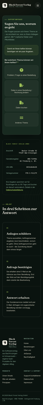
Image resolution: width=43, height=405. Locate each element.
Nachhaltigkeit (29, 357)
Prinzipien (6, 382)
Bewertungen (29, 347)
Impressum (28, 382)
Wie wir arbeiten (8, 379)
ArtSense (27, 354)
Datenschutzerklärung (14, 190)
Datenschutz (29, 379)
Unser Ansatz (7, 376)
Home (26, 343)
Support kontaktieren (32, 376)
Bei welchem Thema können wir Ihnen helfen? (19, 61)
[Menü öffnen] (38, 5)
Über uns (27, 350)
